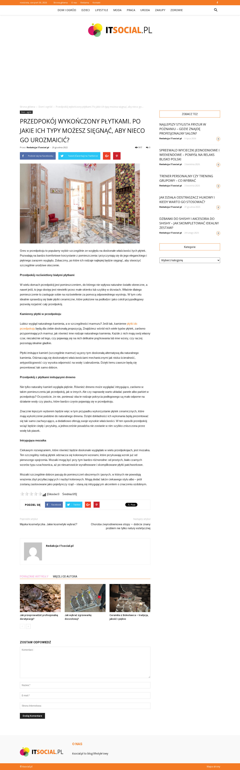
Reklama (84, 2)
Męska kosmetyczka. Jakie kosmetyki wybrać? (48, 524)
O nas (74, 2)
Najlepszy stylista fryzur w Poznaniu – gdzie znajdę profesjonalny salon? (182, 128)
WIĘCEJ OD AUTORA (65, 576)
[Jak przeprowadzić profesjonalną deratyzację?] (40, 598)
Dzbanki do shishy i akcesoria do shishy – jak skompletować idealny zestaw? (189, 223)
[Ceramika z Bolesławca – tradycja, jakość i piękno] (130, 598)
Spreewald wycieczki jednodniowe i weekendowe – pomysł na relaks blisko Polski (189, 154)
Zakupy (160, 10)
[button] (215, 10)
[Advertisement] (120, 73)
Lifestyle (101, 10)
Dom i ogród (67, 10)
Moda (117, 10)
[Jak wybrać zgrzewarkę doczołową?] (85, 598)
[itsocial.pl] (120, 30)
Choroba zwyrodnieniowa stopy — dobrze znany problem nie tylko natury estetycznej (120, 526)
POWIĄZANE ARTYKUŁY (34, 576)
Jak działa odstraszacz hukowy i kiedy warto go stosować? (187, 199)
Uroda (145, 10)
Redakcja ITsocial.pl (38, 147)
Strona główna (60, 2)
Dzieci (85, 10)
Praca (131, 10)
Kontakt (96, 2)
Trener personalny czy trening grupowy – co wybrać (186, 178)
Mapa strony (213, 766)
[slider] (31, 494)
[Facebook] (217, 2)
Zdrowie (176, 10)
